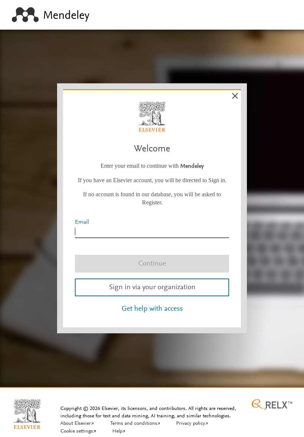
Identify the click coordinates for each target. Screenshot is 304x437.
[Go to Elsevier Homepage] (27, 411)
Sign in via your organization (152, 287)
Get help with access (152, 309)
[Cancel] (235, 96)
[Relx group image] (272, 404)
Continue (152, 263)
